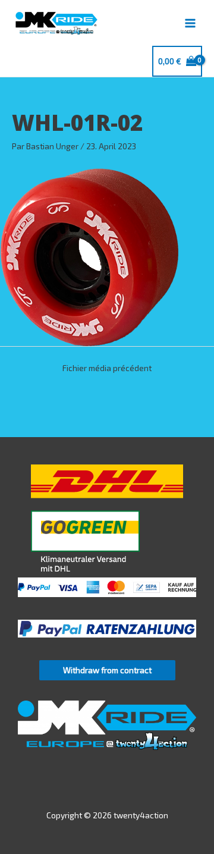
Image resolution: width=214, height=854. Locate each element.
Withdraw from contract (107, 670)
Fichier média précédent (107, 368)
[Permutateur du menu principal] (190, 22)
